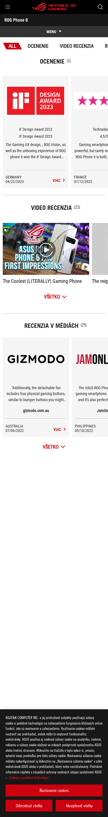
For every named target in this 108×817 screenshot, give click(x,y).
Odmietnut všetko (29, 805)
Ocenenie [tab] (38, 46)
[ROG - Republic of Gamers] (54, 7)
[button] (7, 7)
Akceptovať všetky (79, 805)
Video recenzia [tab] (77, 46)
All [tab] (12, 46)
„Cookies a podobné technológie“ (29, 777)
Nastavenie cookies (54, 790)
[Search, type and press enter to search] (100, 7)
